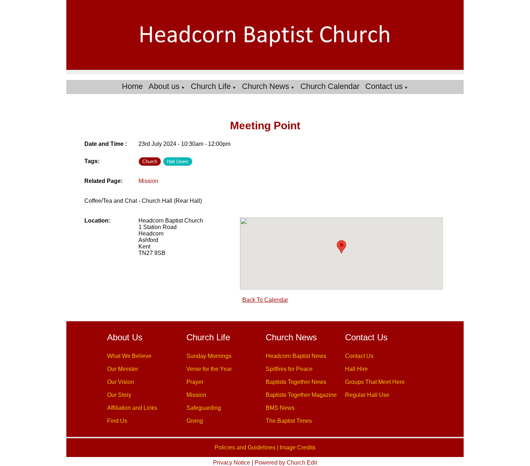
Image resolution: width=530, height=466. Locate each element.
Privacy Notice (231, 463)
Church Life (211, 86)
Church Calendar (329, 86)
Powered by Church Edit (286, 463)
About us (164, 86)
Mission (148, 181)
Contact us (384, 86)
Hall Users (178, 161)
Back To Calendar (265, 300)
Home (132, 86)
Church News (265, 86)
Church (149, 161)
